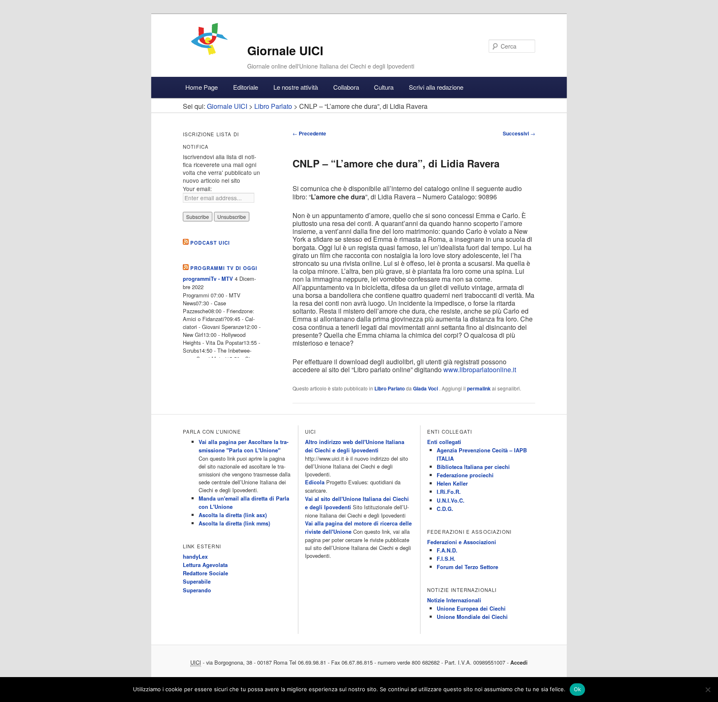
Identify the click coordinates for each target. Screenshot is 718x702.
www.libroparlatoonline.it (479, 369)
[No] (707, 689)
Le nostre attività (295, 87)
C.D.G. (445, 509)
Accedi (519, 662)
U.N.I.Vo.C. (451, 500)
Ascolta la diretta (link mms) (234, 523)
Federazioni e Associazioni (461, 542)
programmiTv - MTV (208, 278)
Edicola (315, 482)
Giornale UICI (285, 50)
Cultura (383, 87)
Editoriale (245, 87)
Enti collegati (444, 442)
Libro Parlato (389, 388)
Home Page (201, 87)
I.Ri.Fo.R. (449, 492)
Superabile (197, 581)
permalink (479, 388)
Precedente (309, 133)
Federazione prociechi (465, 475)
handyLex (195, 556)
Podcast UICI (210, 242)
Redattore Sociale (205, 573)
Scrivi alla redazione (436, 87)
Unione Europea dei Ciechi (471, 608)
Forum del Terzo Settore (467, 567)
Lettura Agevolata (205, 565)
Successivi (519, 133)
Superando (197, 590)
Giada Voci (426, 388)
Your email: (197, 188)
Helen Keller (452, 483)
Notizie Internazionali (454, 600)
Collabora (346, 87)
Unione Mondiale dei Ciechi (472, 617)
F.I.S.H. (446, 558)
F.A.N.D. (447, 550)
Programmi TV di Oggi (223, 268)
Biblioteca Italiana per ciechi (473, 467)
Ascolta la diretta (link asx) (233, 515)
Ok (577, 689)
